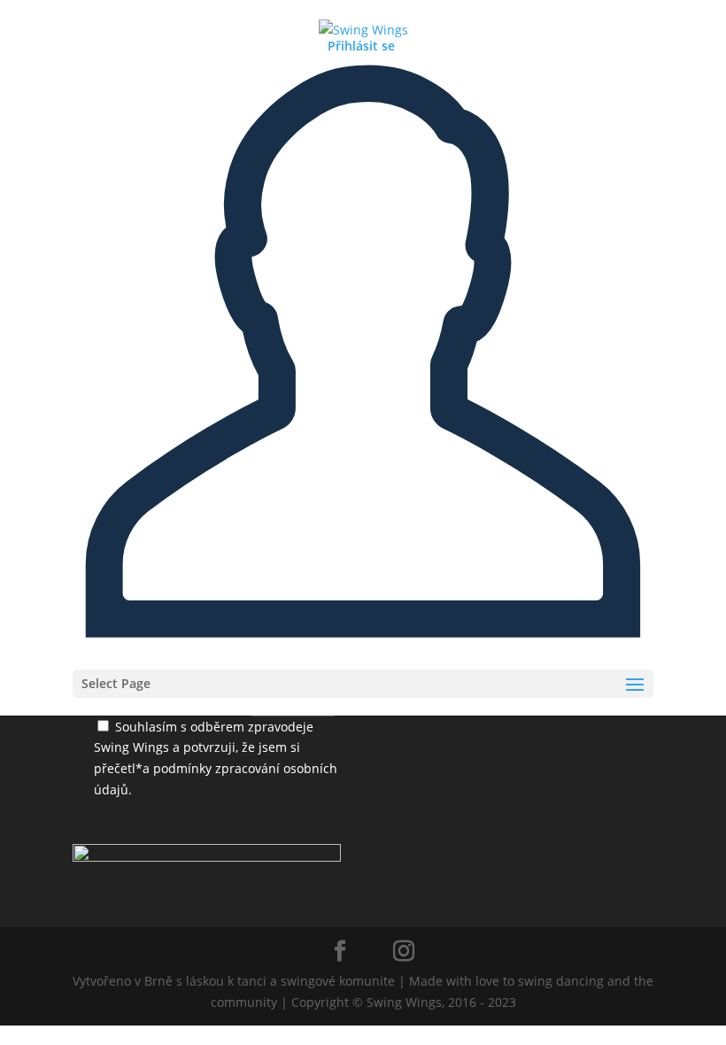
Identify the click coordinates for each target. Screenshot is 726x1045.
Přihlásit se (361, 45)
